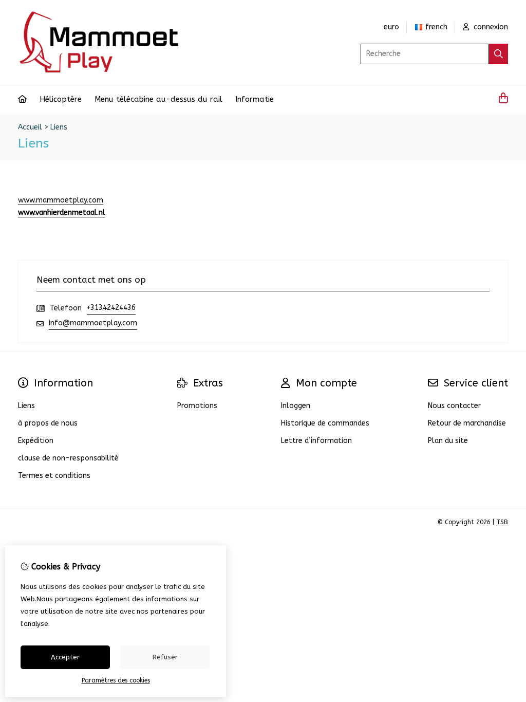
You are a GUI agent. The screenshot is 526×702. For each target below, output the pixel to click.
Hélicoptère (61, 99)
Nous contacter (454, 405)
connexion (490, 27)
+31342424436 (111, 307)
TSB (502, 522)
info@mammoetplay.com (93, 323)
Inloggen (295, 405)
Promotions (197, 405)
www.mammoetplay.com (60, 200)
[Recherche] (498, 54)
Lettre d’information (316, 440)
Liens (58, 127)
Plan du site (448, 440)
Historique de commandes (325, 423)
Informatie (254, 99)
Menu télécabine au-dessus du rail (158, 99)
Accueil (30, 127)
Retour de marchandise (467, 423)
